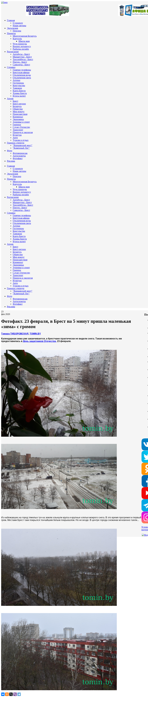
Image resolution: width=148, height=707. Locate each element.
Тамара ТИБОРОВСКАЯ (14, 333)
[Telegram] (19, 694)
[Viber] (15, 694)
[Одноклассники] (7, 694)
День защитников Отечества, (40, 341)
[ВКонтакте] (3, 694)
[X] (11, 694)
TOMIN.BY (35, 333)
